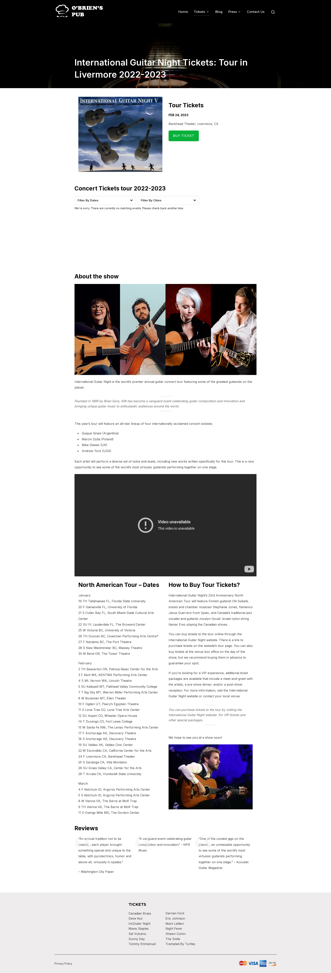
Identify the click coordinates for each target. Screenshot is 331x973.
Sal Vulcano (137, 934)
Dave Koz (136, 918)
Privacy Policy (63, 963)
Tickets (199, 12)
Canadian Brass (140, 913)
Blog (218, 12)
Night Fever (174, 928)
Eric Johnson (175, 918)
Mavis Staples (139, 928)
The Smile (173, 939)
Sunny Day (137, 939)
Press (232, 12)
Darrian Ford (175, 913)
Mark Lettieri (175, 923)
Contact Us (256, 12)
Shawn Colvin (176, 934)
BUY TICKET (183, 136)
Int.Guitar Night (139, 923)
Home (183, 12)
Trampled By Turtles (180, 944)
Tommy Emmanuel (142, 944)
